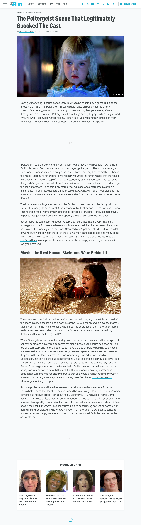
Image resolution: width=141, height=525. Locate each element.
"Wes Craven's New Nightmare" (76, 229)
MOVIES (42, 4)
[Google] (102, 5)
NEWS (31, 4)
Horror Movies (33, 12)
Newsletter (130, 4)
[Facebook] (82, 5)
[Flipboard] (97, 5)
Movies (20, 12)
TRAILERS (61, 4)
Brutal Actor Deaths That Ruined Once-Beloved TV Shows (83, 498)
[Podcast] (113, 4)
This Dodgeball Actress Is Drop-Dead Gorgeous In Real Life (111, 498)
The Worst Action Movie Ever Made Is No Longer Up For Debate (56, 500)
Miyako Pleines (26, 32)
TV (51, 4)
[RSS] (107, 5)
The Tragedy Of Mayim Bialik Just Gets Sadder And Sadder (28, 500)
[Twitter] (87, 5)
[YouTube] (92, 5)
